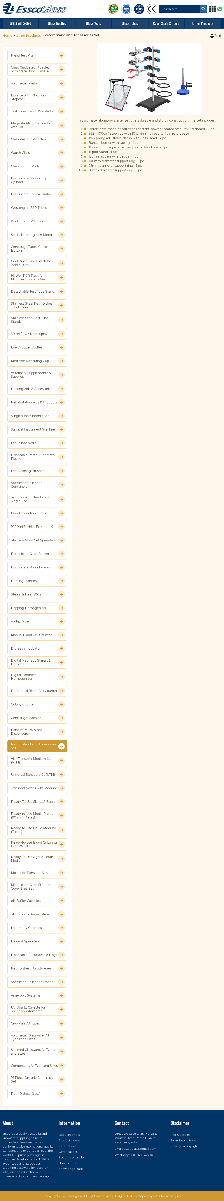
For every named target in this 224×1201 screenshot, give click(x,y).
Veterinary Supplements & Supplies (31, 375)
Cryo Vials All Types (25, 1023)
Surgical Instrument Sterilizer (33, 429)
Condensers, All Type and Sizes (34, 1066)
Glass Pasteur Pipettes (28, 139)
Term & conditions (183, 1140)
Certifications (68, 1151)
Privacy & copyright (184, 1146)
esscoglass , (75, 1196)
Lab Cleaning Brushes (27, 471)
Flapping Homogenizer (28, 608)
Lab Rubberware (23, 443)
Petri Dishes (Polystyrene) (31, 968)
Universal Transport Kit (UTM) (33, 775)
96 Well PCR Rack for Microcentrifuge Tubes (28, 277)
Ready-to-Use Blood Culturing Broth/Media (34, 844)
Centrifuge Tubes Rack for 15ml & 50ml (31, 263)
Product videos (69, 1140)
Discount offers (69, 1134)
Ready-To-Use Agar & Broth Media (32, 859)
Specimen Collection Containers (26, 485)
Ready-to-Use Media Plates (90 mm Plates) (32, 815)
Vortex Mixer (20, 621)
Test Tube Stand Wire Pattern (33, 111)
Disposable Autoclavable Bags (34, 955)
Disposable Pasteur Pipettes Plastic (32, 457)
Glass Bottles (57, 23)
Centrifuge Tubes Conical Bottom (30, 248)
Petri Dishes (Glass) (25, 1094)
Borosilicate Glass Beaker (30, 554)
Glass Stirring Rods (25, 166)
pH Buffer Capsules (25, 901)
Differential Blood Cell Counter (34, 691)
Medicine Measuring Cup (30, 361)
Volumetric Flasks (24, 83)
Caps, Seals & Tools (166, 23)
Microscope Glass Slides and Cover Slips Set (32, 886)
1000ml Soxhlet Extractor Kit (33, 527)
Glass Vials (93, 23)
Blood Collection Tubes (28, 513)
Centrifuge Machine (26, 718)
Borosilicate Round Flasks (30, 567)
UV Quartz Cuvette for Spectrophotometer (28, 1009)
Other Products (202, 23)
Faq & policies (180, 1134)
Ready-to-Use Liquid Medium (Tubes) (33, 830)
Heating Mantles (24, 581)
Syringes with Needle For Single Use (30, 499)
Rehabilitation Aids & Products (34, 402)
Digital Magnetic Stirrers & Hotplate (31, 662)
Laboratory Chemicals (27, 928)
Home (7, 36)
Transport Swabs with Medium (34, 788)
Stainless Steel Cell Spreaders (33, 540)
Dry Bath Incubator (25, 648)
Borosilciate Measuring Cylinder (28, 180)
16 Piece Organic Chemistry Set (32, 1079)
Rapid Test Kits (22, 55)
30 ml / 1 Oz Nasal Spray (29, 334)
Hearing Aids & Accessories (31, 389)
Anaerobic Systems (25, 995)
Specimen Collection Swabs (32, 982)
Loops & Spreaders (25, 941)
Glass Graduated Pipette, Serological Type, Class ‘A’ (30, 69)
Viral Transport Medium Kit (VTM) (31, 760)
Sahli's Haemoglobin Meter (31, 235)
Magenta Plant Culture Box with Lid (32, 125)
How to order (68, 1163)
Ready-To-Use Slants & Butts (33, 802)
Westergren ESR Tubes (29, 208)
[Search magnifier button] (203, 9)
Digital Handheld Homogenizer (24, 677)
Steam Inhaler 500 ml (27, 594)
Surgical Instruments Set (30, 416)
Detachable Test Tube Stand (32, 291)
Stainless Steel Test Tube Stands (30, 320)
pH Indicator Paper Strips (30, 914)
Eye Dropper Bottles (26, 347)
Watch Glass (20, 153)
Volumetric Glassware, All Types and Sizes (30, 1037)
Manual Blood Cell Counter (31, 635)
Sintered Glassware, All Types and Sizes (33, 1051)
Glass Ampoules (20, 23)
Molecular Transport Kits (29, 873)
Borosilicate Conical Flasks (31, 194)
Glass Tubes (130, 23)
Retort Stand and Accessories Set (33, 746)
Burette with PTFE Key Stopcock (28, 97)
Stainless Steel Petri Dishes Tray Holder (31, 305)
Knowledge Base (71, 1168)
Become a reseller (72, 1157)
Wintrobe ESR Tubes (27, 221)
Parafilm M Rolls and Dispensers (26, 732)
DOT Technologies (166, 1196)
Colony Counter (23, 704)
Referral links (67, 1146)
